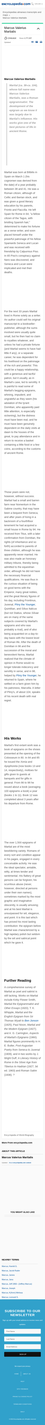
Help (22, 1381)
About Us (27, 1374)
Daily (23, 1411)
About (20, 1163)
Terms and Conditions (22, 1404)
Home (16, 1374)
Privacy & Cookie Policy (22, 1396)
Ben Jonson (31, 1020)
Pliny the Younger (25, 604)
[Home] (16, 3)
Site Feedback (22, 1389)
